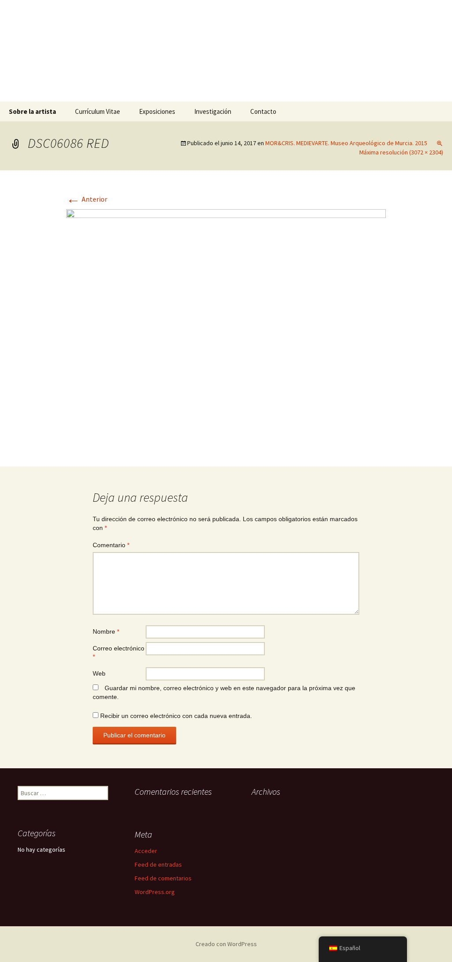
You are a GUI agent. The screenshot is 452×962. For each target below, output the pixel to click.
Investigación (212, 111)
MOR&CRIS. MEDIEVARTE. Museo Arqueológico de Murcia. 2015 (346, 143)
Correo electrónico (118, 653)
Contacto (263, 111)
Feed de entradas (158, 864)
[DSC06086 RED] (226, 327)
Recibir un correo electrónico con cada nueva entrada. (176, 715)
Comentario (111, 545)
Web (99, 673)
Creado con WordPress (226, 944)
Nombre (106, 631)
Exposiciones (157, 111)
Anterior (86, 199)
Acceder (146, 851)
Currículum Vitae (97, 111)
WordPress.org (155, 892)
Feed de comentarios (163, 878)
